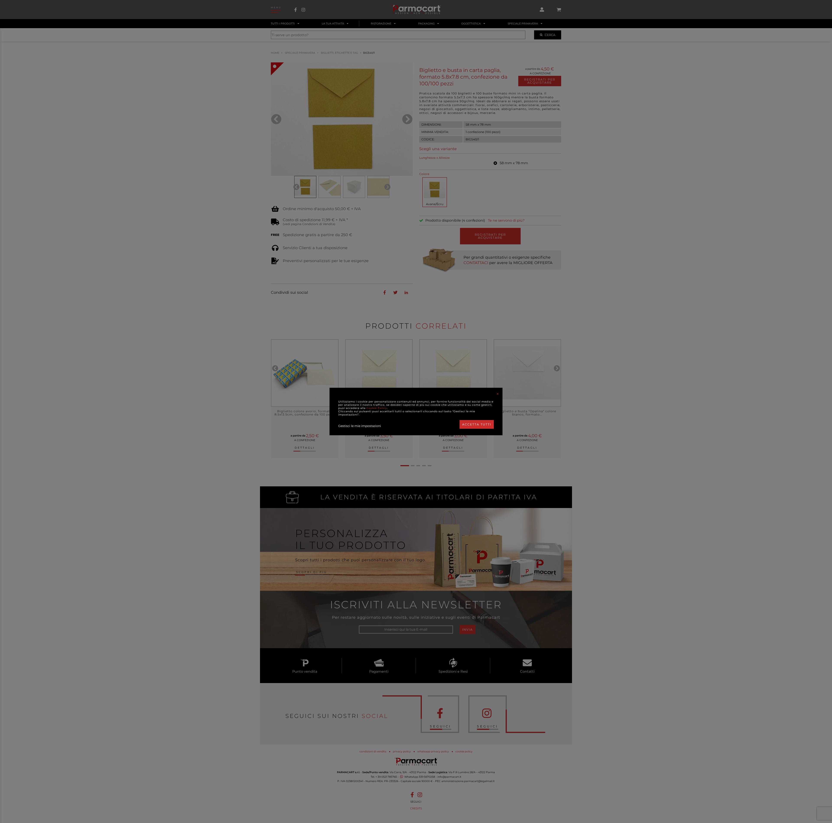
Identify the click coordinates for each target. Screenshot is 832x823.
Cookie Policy (376, 408)
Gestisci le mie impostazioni (359, 425)
